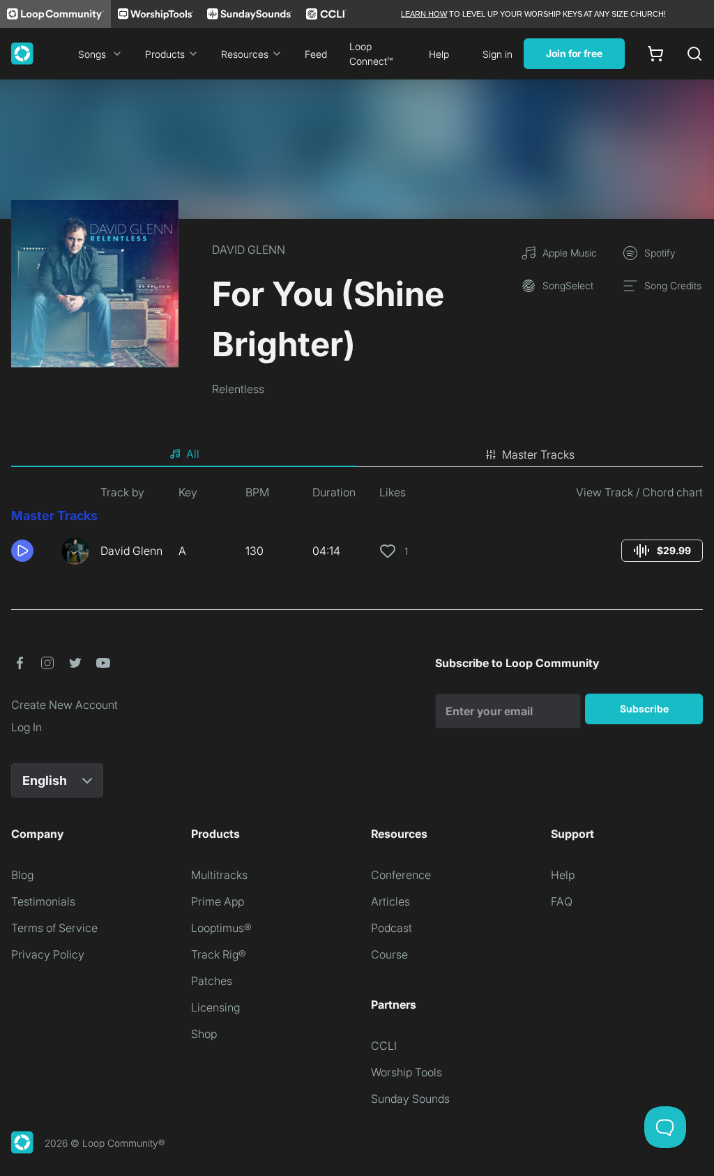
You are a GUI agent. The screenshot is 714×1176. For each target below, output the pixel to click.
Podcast (391, 928)
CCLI (384, 1046)
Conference (401, 875)
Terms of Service (54, 928)
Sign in (497, 54)
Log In (26, 727)
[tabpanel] (357, 530)
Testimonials (43, 901)
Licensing (215, 1007)
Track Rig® (218, 954)
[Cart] (655, 53)
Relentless (238, 389)
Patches (211, 981)
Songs (92, 54)
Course (389, 954)
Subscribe (644, 709)
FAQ (561, 901)
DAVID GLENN (248, 250)
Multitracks (219, 875)
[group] (662, 551)
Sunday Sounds (410, 1099)
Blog (22, 875)
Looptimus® (221, 928)
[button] (30, 551)
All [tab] (192, 454)
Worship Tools (406, 1072)
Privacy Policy (47, 954)
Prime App (217, 901)
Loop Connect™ (371, 53)
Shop (204, 1034)
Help (439, 54)
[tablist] (357, 454)
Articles (390, 901)
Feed (316, 54)
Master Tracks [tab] (538, 454)
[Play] (22, 551)
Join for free (574, 53)
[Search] (694, 53)
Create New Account (64, 705)
